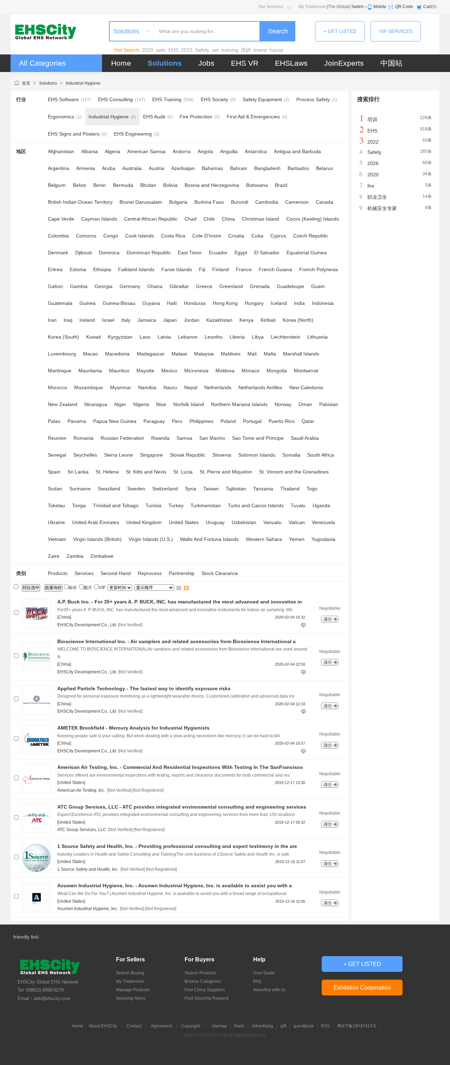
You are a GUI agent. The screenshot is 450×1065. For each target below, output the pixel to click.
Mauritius (119, 370)
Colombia (58, 236)
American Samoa (146, 151)
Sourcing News (130, 998)
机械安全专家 (382, 208)
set (215, 50)
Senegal (57, 455)
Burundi (239, 202)
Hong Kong (225, 303)
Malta (270, 354)
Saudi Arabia (305, 438)
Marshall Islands (301, 354)
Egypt (240, 252)
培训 (246, 50)
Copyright (190, 1026)
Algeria (112, 151)
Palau (54, 421)
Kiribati (268, 320)
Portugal (252, 421)
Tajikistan (236, 488)
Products (58, 573)
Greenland (231, 286)
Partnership (181, 573)
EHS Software (63, 99)
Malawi (179, 354)
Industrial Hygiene (83, 83)
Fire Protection (196, 116)
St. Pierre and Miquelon (226, 472)
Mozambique (88, 387)
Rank (239, 1026)
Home (121, 63)
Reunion (57, 438)
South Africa (320, 455)
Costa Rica (173, 236)
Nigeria (141, 404)
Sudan (55, 488)
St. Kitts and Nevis (146, 472)
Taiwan (211, 488)
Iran (52, 320)
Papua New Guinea (114, 421)
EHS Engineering (133, 134)
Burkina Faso (209, 202)
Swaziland (109, 488)
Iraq (68, 320)
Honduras (195, 303)
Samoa (184, 438)
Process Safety (313, 99)
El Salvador (266, 252)
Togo (312, 488)
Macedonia (117, 354)
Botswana (257, 185)
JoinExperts (344, 63)
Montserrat (306, 370)
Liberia (237, 337)
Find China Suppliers (205, 989)
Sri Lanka (78, 472)
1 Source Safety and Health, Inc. (87, 869)
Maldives (230, 354)
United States (184, 522)
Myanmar (120, 387)
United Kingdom (144, 522)
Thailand (290, 488)
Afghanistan (61, 151)
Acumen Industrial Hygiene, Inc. (87, 908)
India (299, 303)
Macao (90, 354)
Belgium (57, 185)
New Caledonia (306, 387)
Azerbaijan (183, 168)
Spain (54, 472)
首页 (26, 83)
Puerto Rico (282, 421)
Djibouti (83, 252)
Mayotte (145, 370)
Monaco (250, 370)
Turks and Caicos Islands (256, 505)
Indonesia (323, 303)
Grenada (260, 286)
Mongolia (276, 370)
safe (161, 50)
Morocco (57, 387)
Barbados (298, 168)
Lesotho (214, 337)
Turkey (176, 505)
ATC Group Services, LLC (81, 829)
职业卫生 (377, 197)
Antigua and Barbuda (297, 151)
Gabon (55, 286)
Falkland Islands (136, 269)
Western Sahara (264, 539)
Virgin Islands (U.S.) (151, 539)
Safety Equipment (262, 99)
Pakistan (328, 404)
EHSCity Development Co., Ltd (86, 624)
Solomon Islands (256, 455)
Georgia (103, 286)
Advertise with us (269, 989)
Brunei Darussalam (141, 202)
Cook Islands (139, 236)
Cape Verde (61, 219)
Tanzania (263, 488)
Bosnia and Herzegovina (212, 185)
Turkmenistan (206, 505)
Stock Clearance (219, 573)
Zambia (74, 556)
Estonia (78, 269)
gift (283, 1026)
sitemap (219, 1026)
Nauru (170, 387)
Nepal (190, 387)
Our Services (270, 6)
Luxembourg (62, 354)
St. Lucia (183, 472)
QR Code (404, 6)
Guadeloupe (290, 286)
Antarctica (256, 151)
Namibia (147, 387)
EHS (173, 50)
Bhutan (148, 185)
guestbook (304, 1026)
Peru (177, 421)
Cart (427, 6)
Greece (204, 286)
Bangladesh (267, 168)
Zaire (53, 556)
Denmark (58, 252)
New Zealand (62, 404)
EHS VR (244, 63)
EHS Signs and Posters (73, 134)
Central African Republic (151, 219)
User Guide (264, 973)
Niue (161, 404)
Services (84, 573)
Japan (170, 320)
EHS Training (166, 99)
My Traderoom (312, 6)
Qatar (308, 421)
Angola (205, 151)
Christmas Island (260, 219)
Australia (132, 168)
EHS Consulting (115, 99)
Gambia (79, 286)
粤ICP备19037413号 (357, 1026)
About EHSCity (103, 1026)
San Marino (212, 438)
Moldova (225, 370)
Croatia (236, 236)
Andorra (182, 151)
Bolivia (170, 185)
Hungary (254, 303)
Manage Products (133, 989)
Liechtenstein (285, 337)
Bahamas (212, 168)
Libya (258, 337)
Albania (89, 151)
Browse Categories (203, 981)
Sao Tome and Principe (258, 438)
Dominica (109, 252)
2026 (373, 163)
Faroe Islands (176, 269)
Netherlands (217, 387)
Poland (228, 421)
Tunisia (153, 505)
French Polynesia (318, 269)
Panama (77, 421)
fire (370, 186)
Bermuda (123, 185)
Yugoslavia (323, 539)
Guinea (87, 303)
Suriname (80, 488)
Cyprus (278, 236)
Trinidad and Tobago (116, 505)
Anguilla (229, 151)
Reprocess (150, 573)
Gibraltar (179, 286)
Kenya (246, 320)
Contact (134, 1026)
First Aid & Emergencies (253, 116)
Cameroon (297, 202)
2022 (186, 50)
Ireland (87, 320)
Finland (220, 269)
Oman (305, 404)
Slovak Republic (187, 455)
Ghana (154, 286)
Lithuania (317, 337)
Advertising (262, 1026)
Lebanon (188, 337)
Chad (191, 219)
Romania (83, 438)
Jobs (206, 63)
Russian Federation (122, 438)
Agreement (161, 1026)
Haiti (172, 303)
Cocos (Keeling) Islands (312, 219)
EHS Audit (154, 116)
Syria (190, 488)
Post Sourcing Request (207, 998)
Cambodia (266, 202)
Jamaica (146, 320)
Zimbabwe (102, 556)
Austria (156, 168)
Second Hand (116, 573)
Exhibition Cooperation (362, 988)
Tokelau (56, 505)
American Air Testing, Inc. (81, 790)
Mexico (169, 370)
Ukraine (56, 522)
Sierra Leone (118, 455)
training (229, 50)
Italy (125, 320)
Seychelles (85, 455)
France (244, 269)
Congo (110, 236)
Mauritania (90, 370)
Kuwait (93, 337)
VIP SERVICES (395, 31)
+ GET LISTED (339, 31)
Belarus (324, 168)
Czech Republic (310, 236)
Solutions (165, 63)
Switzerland (165, 488)
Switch (357, 6)
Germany (130, 286)
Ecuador (218, 252)
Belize (79, 185)
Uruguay (215, 522)
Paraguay (154, 421)
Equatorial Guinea (307, 252)
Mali (252, 354)
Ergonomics (61, 116)
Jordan (191, 320)
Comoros (86, 236)
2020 (147, 50)
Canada (324, 202)
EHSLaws (291, 63)
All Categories (42, 63)
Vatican (297, 522)
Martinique (59, 370)
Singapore (151, 455)
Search (278, 31)
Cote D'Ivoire (206, 236)
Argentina (58, 168)
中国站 (391, 63)
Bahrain (238, 168)
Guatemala (60, 303)
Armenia (85, 168)
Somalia (291, 455)
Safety (202, 50)
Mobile (379, 6)
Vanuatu (272, 522)
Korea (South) (63, 337)
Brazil (281, 185)
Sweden (136, 488)
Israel (108, 320)
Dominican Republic (149, 252)
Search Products (200, 973)
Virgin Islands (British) (97, 539)
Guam (318, 286)
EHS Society (214, 99)
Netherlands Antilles (260, 387)
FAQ (257, 981)
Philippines (201, 421)
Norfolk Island (188, 404)
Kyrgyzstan (120, 337)
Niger (120, 404)
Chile (209, 219)
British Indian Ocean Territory (80, 202)
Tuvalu (298, 505)
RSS (325, 1026)
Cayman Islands (99, 219)
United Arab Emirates (95, 522)
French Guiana (275, 269)
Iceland (279, 303)
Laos (145, 337)
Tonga (79, 505)
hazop (276, 50)
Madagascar (151, 354)
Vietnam (57, 539)
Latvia (164, 337)
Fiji (202, 269)
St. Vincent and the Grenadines (294, 472)
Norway (283, 404)
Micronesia (196, 370)
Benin (99, 185)
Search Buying (130, 973)
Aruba (108, 168)
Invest (260, 50)
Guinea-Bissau (119, 303)
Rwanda (160, 438)
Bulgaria (178, 202)
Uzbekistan (244, 522)
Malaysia (204, 354)
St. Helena (107, 472)
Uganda (321, 505)
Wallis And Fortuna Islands (209, 539)
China (228, 219)
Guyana (151, 303)
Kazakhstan (219, 320)
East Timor (190, 252)
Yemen (296, 539)
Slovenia (221, 455)
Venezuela (323, 522)
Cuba (257, 236)
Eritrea (55, 269)
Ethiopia (102, 269)
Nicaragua (95, 404)
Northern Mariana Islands (239, 404)
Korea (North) (298, 320)
